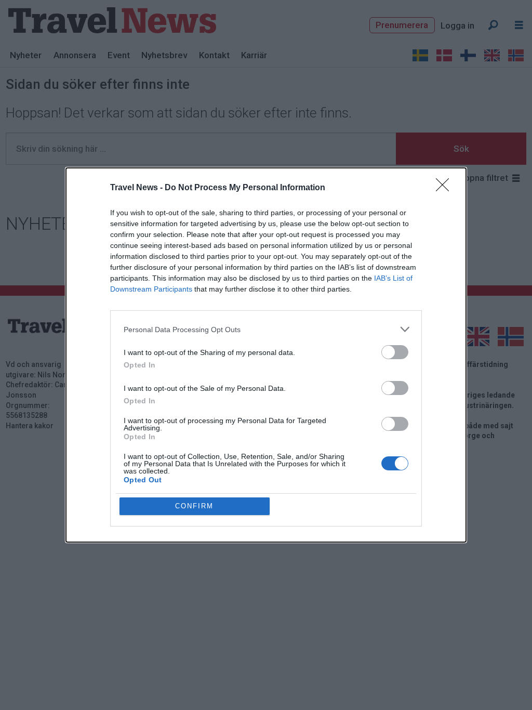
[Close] (446, 188)
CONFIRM (194, 506)
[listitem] (266, 329)
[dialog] (266, 355)
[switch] (394, 352)
